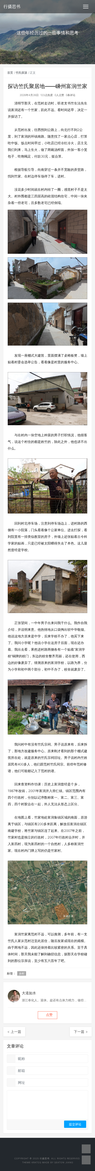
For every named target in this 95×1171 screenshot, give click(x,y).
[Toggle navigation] (85, 7)
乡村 (22, 973)
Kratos (36, 1162)
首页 (10, 72)
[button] (47, 1015)
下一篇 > (81, 1031)
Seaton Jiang (63, 1162)
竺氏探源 (21, 72)
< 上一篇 (14, 1031)
